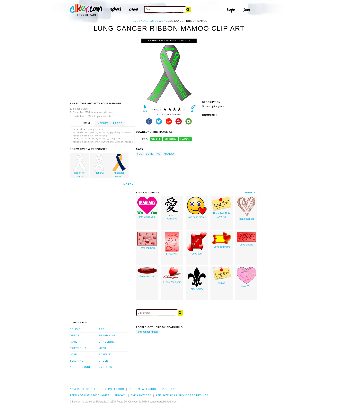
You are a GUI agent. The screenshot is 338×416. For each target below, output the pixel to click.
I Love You (171, 254)
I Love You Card (147, 248)
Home (134, 21)
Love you (197, 253)
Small (87, 123)
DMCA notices (141, 395)
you (144, 21)
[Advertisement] (103, 68)
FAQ (173, 389)
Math (102, 348)
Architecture (80, 367)
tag (164, 389)
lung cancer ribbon (147, 331)
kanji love (172, 218)
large (185, 139)
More (127, 184)
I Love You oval (147, 276)
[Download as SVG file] (144, 109)
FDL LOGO (197, 289)
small (156, 139)
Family (74, 341)
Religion (76, 329)
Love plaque (246, 244)
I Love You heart (172, 282)
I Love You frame (221, 246)
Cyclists (105, 367)
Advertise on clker (85, 389)
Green (103, 360)
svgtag (221, 283)
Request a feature (143, 389)
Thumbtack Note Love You (221, 215)
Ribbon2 (99, 172)
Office (74, 335)
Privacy (120, 395)
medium (171, 139)
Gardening (107, 341)
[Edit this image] (193, 109)
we (161, 21)
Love (73, 354)
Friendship (78, 348)
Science (105, 354)
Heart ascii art (246, 218)
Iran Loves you (147, 217)
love (152, 21)
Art (101, 329)
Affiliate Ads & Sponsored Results (182, 395)
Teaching (77, 360)
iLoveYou (246, 286)
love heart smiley (197, 217)
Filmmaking (107, 335)
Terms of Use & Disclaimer (90, 395)
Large (117, 123)
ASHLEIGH (170, 40)
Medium (102, 123)
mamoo (169, 154)
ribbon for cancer (79, 174)
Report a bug (114, 389)
